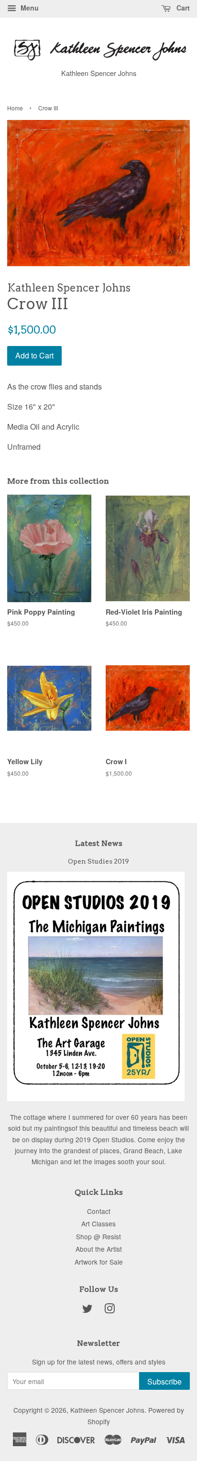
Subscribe (164, 1381)
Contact (98, 1211)
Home (15, 108)
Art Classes (98, 1223)
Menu (29, 7)
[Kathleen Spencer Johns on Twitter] (87, 1310)
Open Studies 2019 (98, 861)
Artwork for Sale (99, 1261)
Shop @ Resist (98, 1236)
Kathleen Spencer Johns (107, 1410)
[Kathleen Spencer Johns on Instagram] (109, 1310)
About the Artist (99, 1249)
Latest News (98, 843)
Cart (182, 7)
